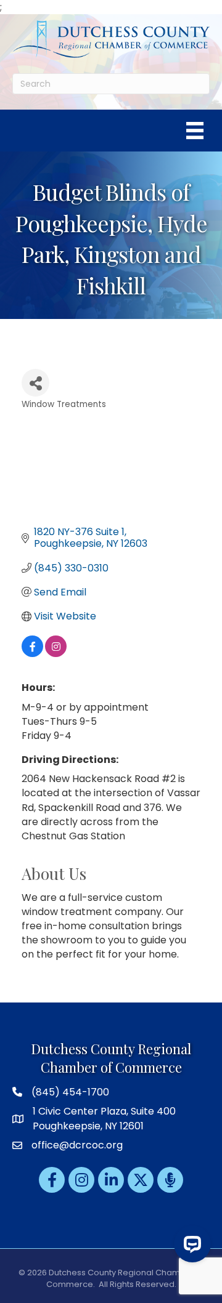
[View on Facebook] (32, 654)
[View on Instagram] (56, 654)
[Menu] (195, 130)
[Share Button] (35, 383)
